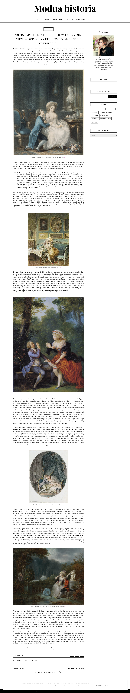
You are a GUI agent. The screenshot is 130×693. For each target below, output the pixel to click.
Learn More (99, 685)
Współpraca (80, 19)
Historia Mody (57, 19)
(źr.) (59, 394)
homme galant (105, 119)
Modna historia (65, 8)
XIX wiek (95, 112)
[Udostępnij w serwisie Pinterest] (81, 655)
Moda (93, 109)
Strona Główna (43, 19)
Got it (106, 685)
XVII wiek (95, 115)
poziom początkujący (107, 112)
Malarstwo (104, 115)
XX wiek (94, 122)
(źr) (65, 157)
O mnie (90, 19)
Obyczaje (27, 660)
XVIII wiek (35, 660)
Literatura (18, 660)
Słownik (70, 19)
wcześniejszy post (75, 668)
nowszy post (18, 668)
